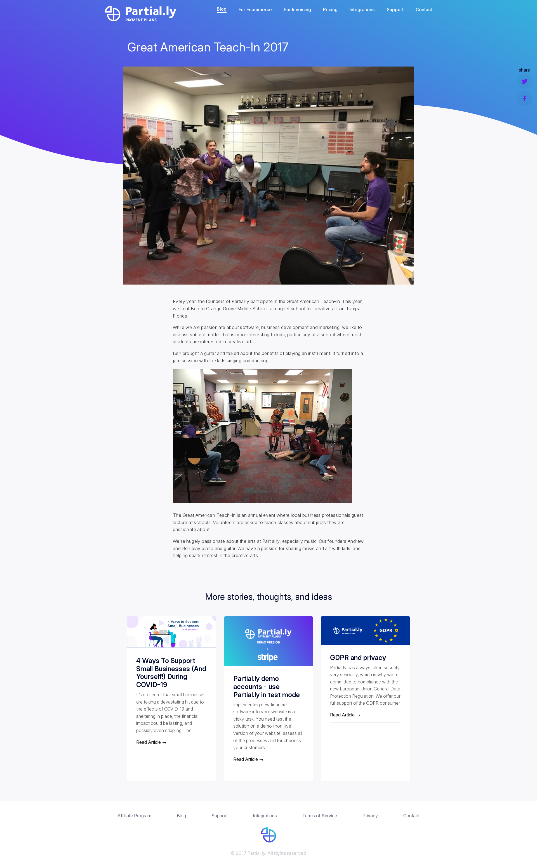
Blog (222, 9)
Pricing (330, 9)
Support (395, 9)
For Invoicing (297, 9)
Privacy (370, 815)
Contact (424, 9)
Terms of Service (319, 815)
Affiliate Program (134, 815)
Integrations (362, 9)
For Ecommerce (255, 9)
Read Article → (151, 742)
